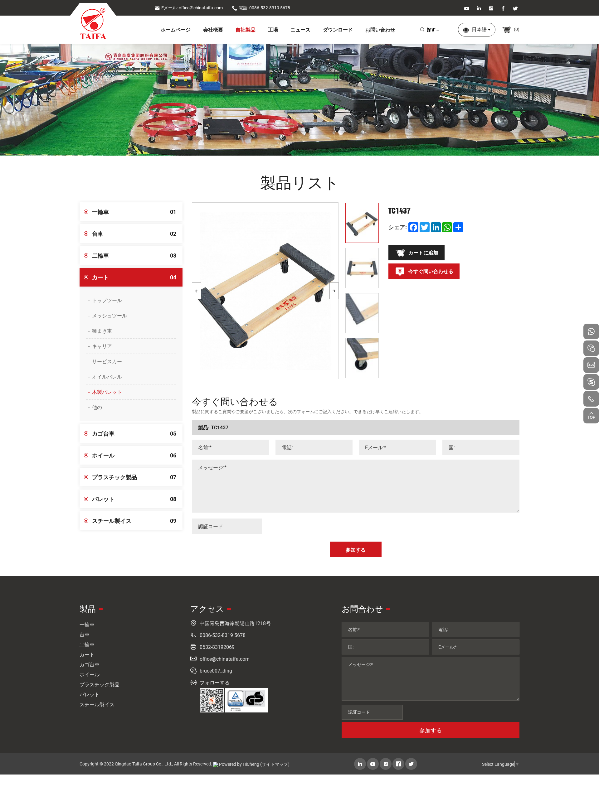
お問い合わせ (380, 29)
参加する (430, 730)
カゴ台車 (134, 433)
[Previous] (196, 290)
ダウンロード (338, 29)
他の (97, 407)
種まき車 (102, 330)
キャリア (102, 346)
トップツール (107, 300)
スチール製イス (134, 520)
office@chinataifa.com (225, 658)
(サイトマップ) (275, 764)
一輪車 (134, 211)
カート (134, 277)
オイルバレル (107, 376)
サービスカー (107, 361)
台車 (134, 233)
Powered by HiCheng (239, 764)
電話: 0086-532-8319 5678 (264, 8)
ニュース (300, 29)
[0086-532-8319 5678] (591, 399)
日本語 (479, 29)
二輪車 (134, 255)
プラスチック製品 (134, 477)
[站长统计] (215, 764)
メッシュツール (109, 315)
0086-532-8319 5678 (223, 635)
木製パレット (107, 392)
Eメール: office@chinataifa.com (192, 8)
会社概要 (213, 29)
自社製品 (246, 29)
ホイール (134, 455)
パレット (134, 499)
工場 (273, 29)
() (516, 29)
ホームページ (176, 29)
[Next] (334, 290)
